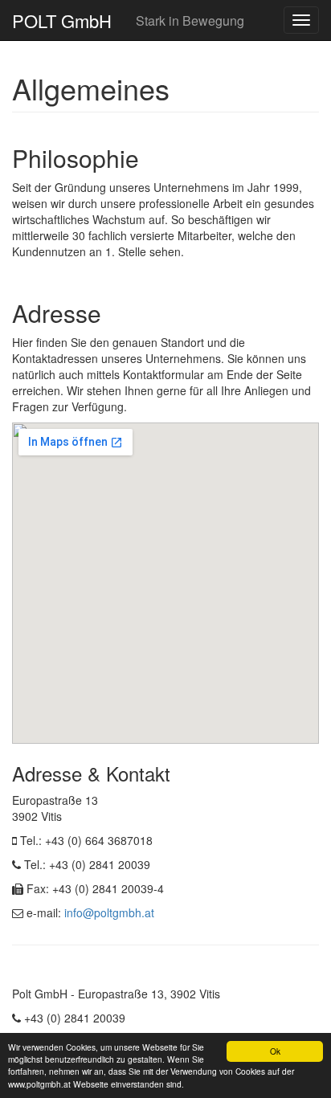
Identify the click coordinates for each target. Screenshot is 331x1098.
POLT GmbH (62, 20)
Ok (275, 1051)
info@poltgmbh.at (109, 912)
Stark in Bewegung (190, 20)
